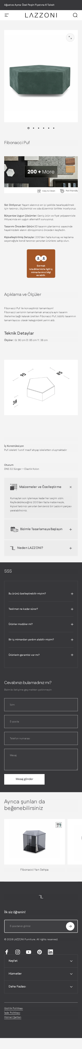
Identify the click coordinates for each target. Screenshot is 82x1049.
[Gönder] (70, 926)
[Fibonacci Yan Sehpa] (34, 842)
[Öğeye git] (28, 128)
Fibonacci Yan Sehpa (34, 870)
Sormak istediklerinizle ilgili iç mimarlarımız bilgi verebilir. (41, 270)
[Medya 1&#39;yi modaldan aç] (70, 37)
